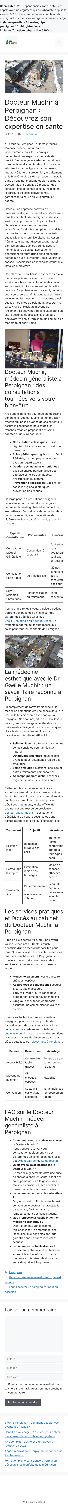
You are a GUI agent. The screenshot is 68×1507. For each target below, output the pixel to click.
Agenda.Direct (42, 620)
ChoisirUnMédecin (16, 620)
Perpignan (15, 1272)
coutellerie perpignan (18, 1033)
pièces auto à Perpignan (46, 1041)
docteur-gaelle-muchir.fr (20, 812)
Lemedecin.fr (49, 1160)
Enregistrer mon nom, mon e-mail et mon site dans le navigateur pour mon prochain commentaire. (35, 1388)
